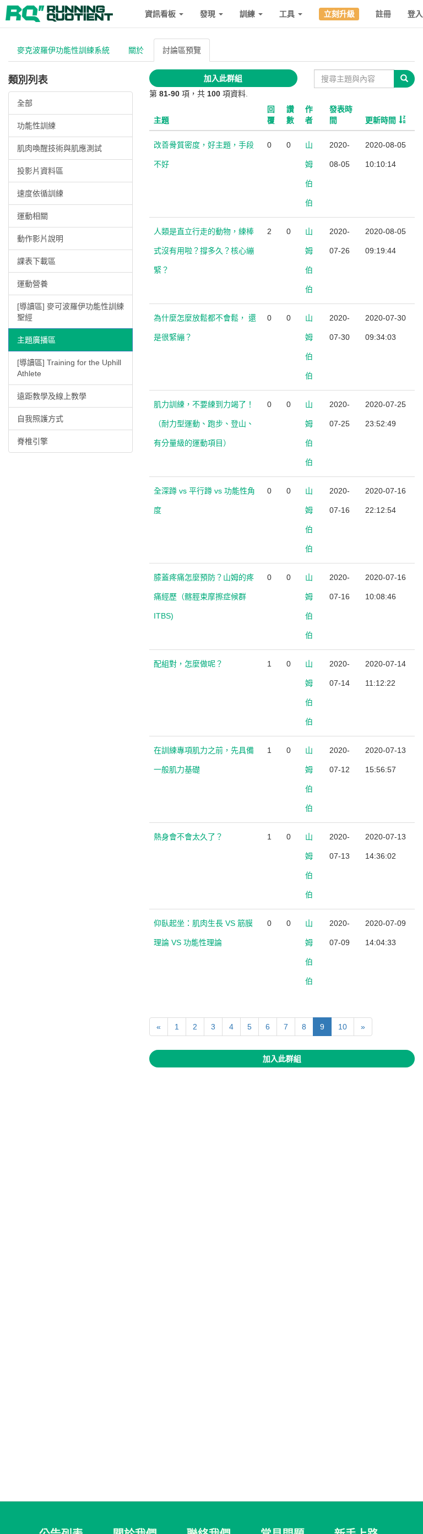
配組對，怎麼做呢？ (188, 663)
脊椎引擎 (32, 441)
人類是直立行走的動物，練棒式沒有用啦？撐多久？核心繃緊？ (204, 250)
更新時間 (380, 120)
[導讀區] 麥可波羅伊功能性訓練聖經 (70, 312)
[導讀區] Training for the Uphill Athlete (69, 368)
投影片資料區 (40, 170)
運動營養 (32, 283)
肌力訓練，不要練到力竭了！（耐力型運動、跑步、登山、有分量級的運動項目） (204, 423)
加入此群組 (223, 78)
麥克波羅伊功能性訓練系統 (63, 50)
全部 (24, 103)
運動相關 (32, 216)
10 (342, 1026)
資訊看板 (161, 13)
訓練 (248, 13)
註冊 (383, 13)
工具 (288, 13)
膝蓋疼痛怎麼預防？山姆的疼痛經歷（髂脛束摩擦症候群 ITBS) (204, 596)
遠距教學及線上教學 (51, 396)
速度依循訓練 (40, 193)
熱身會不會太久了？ (188, 836)
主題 (161, 120)
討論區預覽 (181, 50)
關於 (136, 50)
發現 (209, 13)
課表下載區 (36, 261)
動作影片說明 (40, 238)
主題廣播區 (36, 339)
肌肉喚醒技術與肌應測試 (59, 148)
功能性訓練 (36, 125)
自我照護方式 (40, 418)
